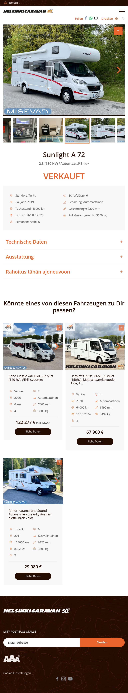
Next (119, 70)
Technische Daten (26, 241)
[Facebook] (86, 18)
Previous (9, 70)
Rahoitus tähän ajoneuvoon (38, 271)
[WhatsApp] (91, 18)
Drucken (107, 18)
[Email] (96, 18)
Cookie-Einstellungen (17, 673)
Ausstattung (20, 256)
